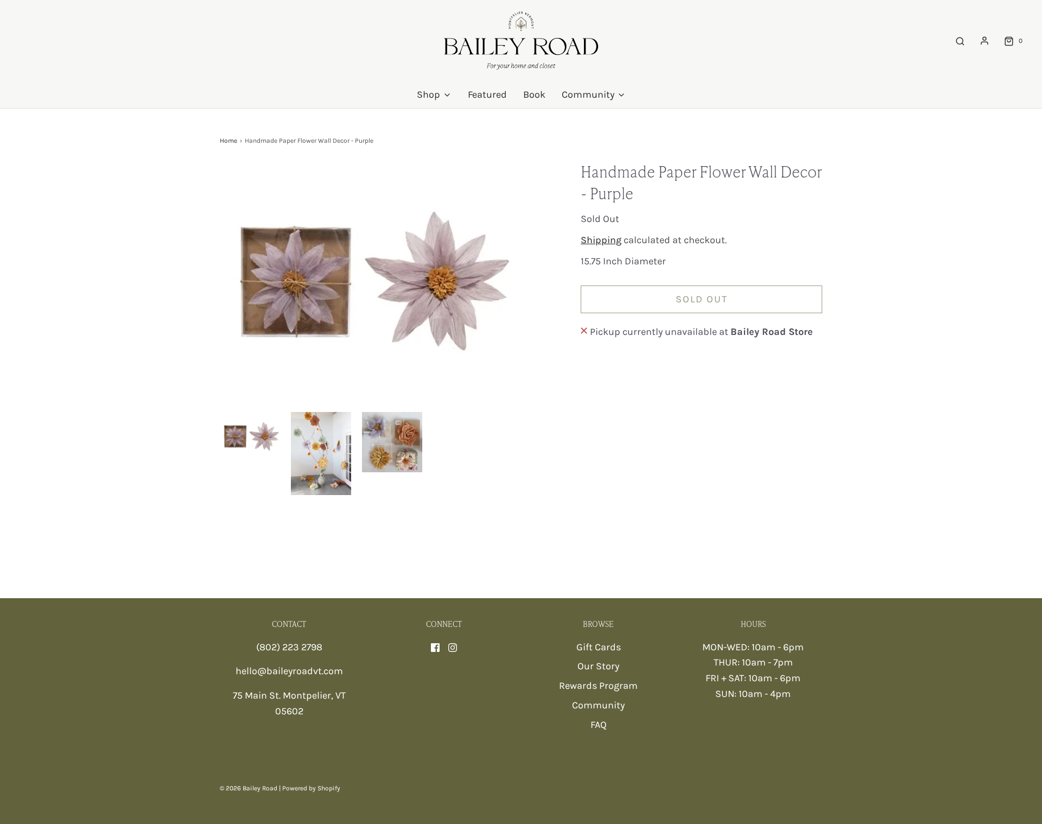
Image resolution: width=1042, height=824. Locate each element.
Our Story (598, 666)
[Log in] (984, 41)
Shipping (601, 240)
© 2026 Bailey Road (248, 788)
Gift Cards (598, 647)
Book (534, 94)
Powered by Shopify (311, 788)
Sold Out (702, 299)
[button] (250, 435)
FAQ (598, 725)
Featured (487, 94)
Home (228, 140)
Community (598, 705)
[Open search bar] (960, 41)
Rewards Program (598, 686)
